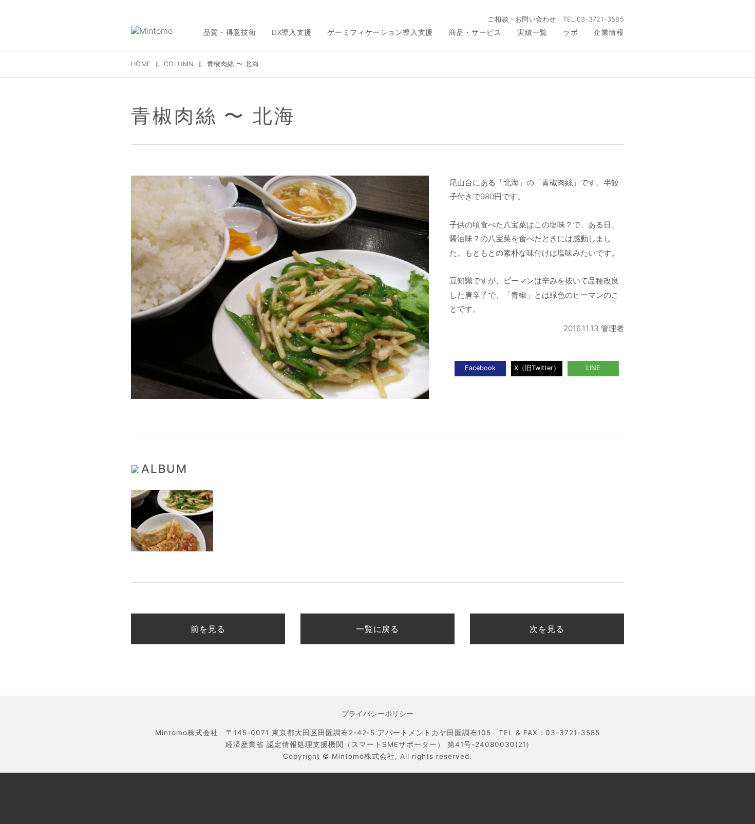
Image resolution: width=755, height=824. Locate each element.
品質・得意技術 (229, 32)
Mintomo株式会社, (365, 756)
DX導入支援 (292, 32)
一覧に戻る (377, 629)
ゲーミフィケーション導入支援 (380, 32)
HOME (141, 64)
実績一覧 (532, 32)
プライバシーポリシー (377, 713)
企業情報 (609, 32)
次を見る (547, 629)
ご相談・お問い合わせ (522, 19)
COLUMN (179, 64)
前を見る (208, 629)
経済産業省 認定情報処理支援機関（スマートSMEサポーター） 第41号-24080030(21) (377, 744)
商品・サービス (475, 32)
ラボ (570, 32)
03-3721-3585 (600, 19)
